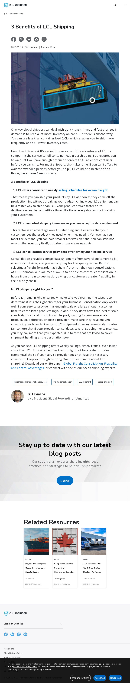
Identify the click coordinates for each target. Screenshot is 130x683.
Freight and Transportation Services (30, 382)
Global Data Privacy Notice (25, 666)
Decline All (115, 677)
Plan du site (9, 648)
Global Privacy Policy (13, 653)
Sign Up (65, 480)
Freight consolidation (62, 382)
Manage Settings (80, 677)
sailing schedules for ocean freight (83, 190)
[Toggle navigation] (125, 5)
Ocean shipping (105, 382)
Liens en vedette (13, 623)
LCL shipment (85, 382)
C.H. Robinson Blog (14, 13)
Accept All (100, 677)
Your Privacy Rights (12, 657)
